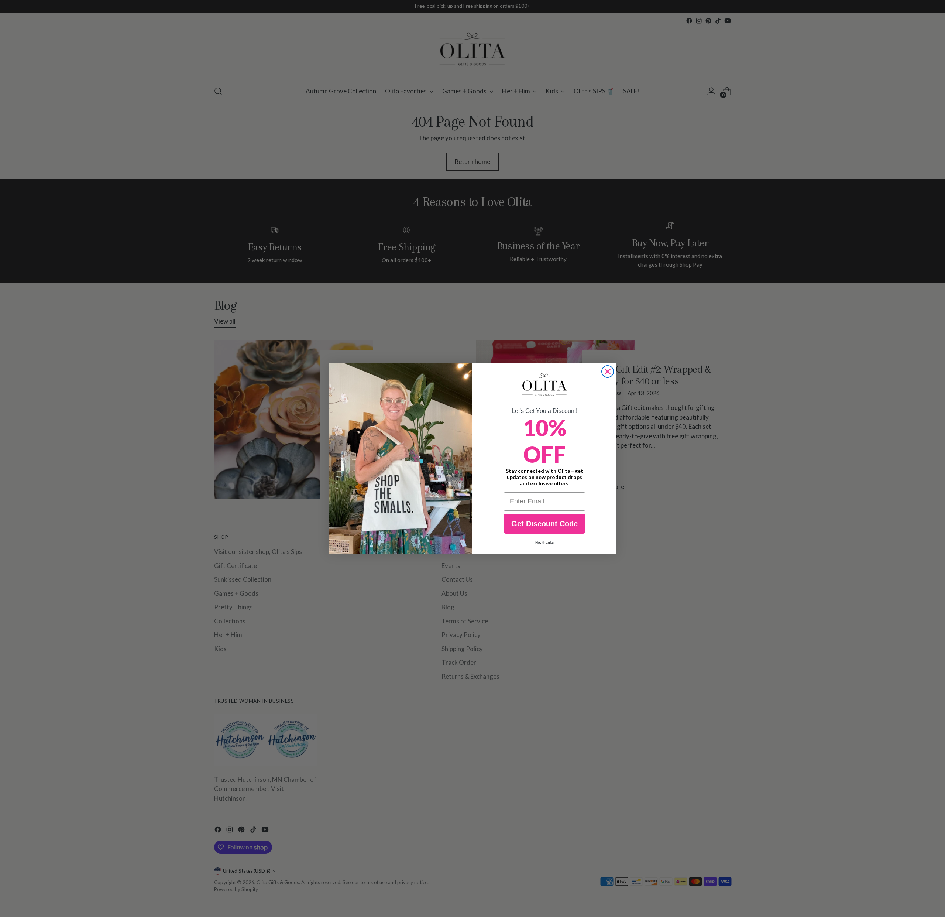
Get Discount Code (544, 524)
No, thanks (544, 542)
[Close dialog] (608, 371)
